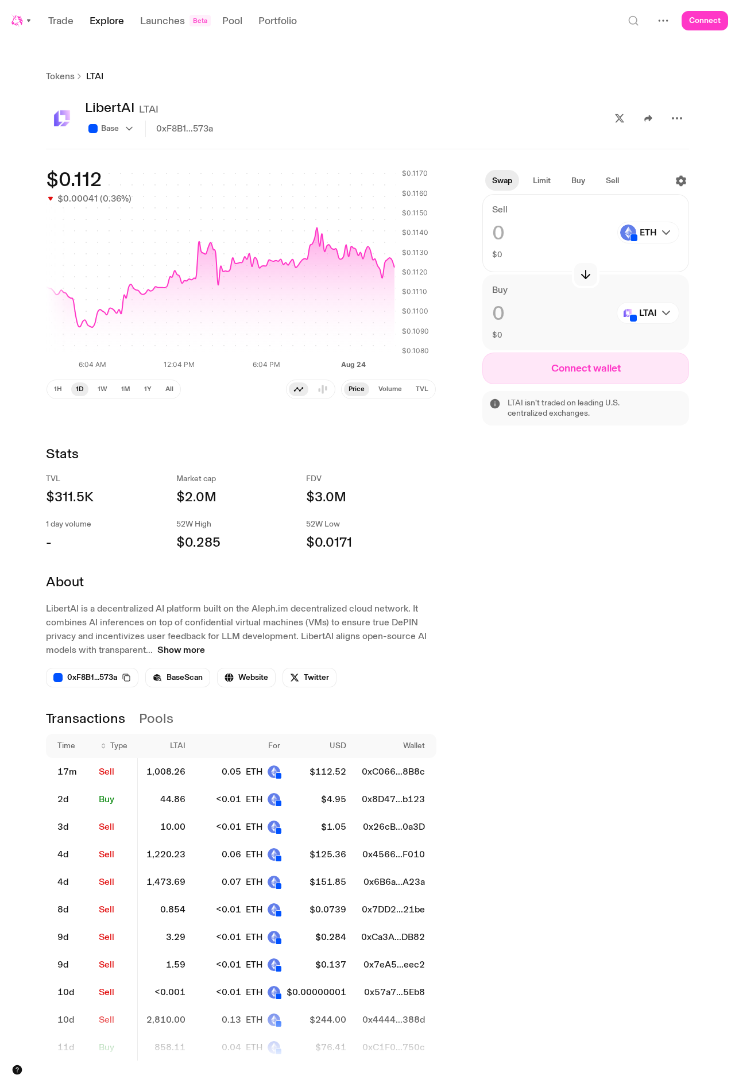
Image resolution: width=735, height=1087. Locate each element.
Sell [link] (106, 771)
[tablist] (310, 389)
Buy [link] (106, 799)
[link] (177, 677)
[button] (22, 21)
